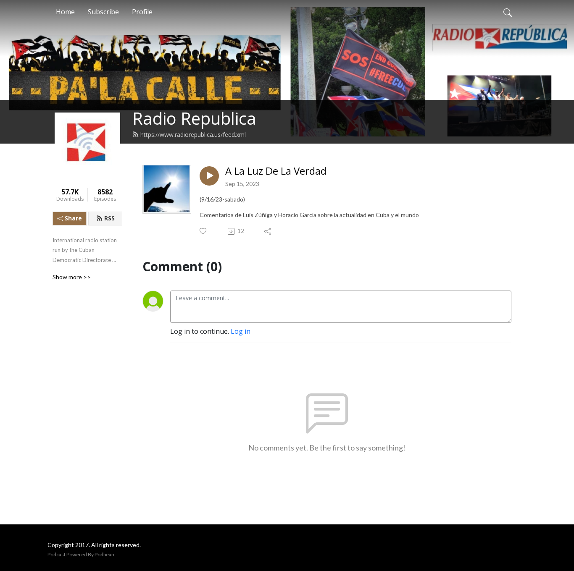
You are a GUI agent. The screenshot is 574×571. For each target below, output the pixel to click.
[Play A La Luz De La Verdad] (209, 176)
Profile (142, 11)
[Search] (507, 11)
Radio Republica (194, 118)
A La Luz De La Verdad (275, 171)
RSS (109, 218)
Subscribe (103, 11)
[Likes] (203, 231)
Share (73, 218)
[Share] (268, 231)
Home (65, 11)
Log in (240, 331)
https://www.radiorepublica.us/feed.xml (193, 135)
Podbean (104, 554)
